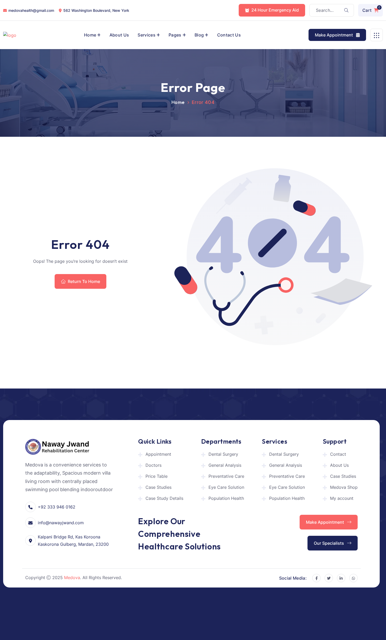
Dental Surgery (223, 454)
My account (341, 498)
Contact (338, 454)
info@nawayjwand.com (61, 522)
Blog (199, 35)
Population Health (226, 498)
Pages (175, 35)
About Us (119, 35)
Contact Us (229, 35)
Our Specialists (329, 543)
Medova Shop (344, 487)
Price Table (156, 476)
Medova (72, 577)
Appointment (158, 454)
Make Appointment (334, 35)
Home (90, 35)
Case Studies (158, 487)
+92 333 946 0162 (56, 507)
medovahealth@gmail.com (31, 10)
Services (146, 35)
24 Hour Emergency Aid (275, 10)
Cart (371, 9)
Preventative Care (226, 476)
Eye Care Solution (226, 487)
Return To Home (84, 281)
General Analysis (224, 465)
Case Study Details (164, 498)
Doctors (153, 465)
